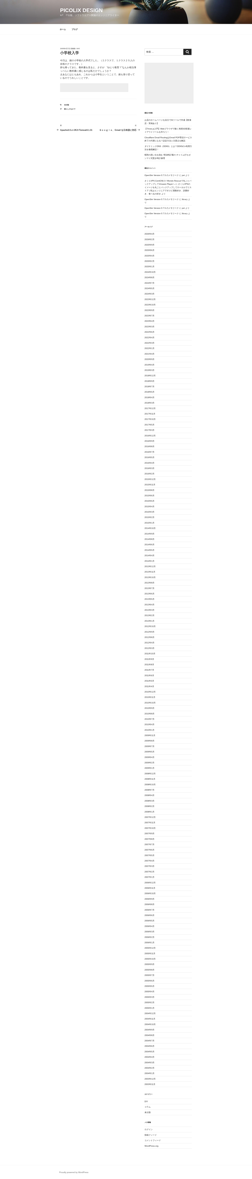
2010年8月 (149, 713)
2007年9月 (149, 833)
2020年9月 (149, 359)
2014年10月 (150, 528)
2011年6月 (149, 675)
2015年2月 (149, 517)
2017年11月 (150, 414)
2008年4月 (149, 795)
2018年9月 (149, 381)
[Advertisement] (94, 87)
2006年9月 (149, 899)
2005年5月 (149, 986)
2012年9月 (149, 632)
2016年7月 (149, 452)
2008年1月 (149, 812)
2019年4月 (149, 365)
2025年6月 (149, 250)
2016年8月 (149, 446)
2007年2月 (149, 872)
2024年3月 (149, 294)
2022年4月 (149, 337)
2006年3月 (149, 931)
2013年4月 (149, 604)
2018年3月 (149, 403)
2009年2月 (149, 762)
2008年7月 (149, 790)
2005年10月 (150, 959)
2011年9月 (149, 659)
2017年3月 (149, 430)
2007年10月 (150, 828)
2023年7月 (149, 315)
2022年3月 (149, 343)
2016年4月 (149, 463)
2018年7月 (149, 386)
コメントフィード (153, 1140)
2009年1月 (149, 768)
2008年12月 (150, 773)
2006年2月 (149, 937)
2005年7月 (149, 975)
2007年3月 (149, 866)
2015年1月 (149, 523)
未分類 (66, 105)
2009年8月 (149, 741)
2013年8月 (149, 583)
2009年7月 (149, 746)
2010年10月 (150, 703)
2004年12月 (150, 1013)
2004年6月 (149, 1046)
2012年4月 (149, 642)
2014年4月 (149, 555)
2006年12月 (150, 882)
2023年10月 (150, 305)
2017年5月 (149, 425)
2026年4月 (149, 234)
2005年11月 (150, 953)
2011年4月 (149, 686)
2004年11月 (150, 1019)
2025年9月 (149, 245)
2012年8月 (149, 637)
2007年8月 (149, 839)
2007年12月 (150, 817)
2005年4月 (149, 991)
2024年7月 (149, 283)
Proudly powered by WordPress (73, 1172)
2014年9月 (149, 534)
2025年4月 (149, 256)
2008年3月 (149, 801)
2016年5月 (149, 457)
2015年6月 (149, 495)
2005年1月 (149, 1008)
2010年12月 (150, 692)
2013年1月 (149, 621)
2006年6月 (149, 915)
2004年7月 (149, 1040)
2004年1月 (149, 1073)
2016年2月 (149, 474)
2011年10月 (150, 653)
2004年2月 (149, 1068)
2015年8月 (149, 490)
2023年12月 (150, 299)
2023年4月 (149, 321)
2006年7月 (149, 910)
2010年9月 (149, 708)
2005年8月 (149, 970)
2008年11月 (150, 779)
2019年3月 (149, 370)
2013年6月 (149, 593)
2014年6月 (149, 544)
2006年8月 (149, 904)
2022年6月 (149, 332)
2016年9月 (149, 441)
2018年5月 (149, 392)
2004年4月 (149, 1057)
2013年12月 (150, 566)
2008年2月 (149, 806)
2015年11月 (150, 484)
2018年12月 (150, 375)
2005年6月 (149, 981)
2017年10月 (150, 419)
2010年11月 (150, 697)
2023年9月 (149, 310)
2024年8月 (149, 277)
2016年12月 (150, 435)
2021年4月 (149, 354)
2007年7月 (149, 844)
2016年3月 (149, 468)
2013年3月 (149, 610)
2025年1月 (149, 266)
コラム (148, 1107)
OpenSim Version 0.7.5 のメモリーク (162, 175)
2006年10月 (150, 893)
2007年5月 (149, 855)
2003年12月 (150, 1079)
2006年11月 (150, 888)
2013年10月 (150, 577)
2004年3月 (149, 1062)
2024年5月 (149, 288)
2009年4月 (149, 757)
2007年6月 (149, 850)
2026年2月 (149, 239)
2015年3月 (149, 512)
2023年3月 (149, 326)
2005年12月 (150, 948)
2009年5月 (149, 752)
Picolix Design (81, 10)
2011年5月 (149, 681)
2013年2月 (149, 615)
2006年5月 (149, 920)
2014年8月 (149, 539)
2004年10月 (150, 1024)
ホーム (63, 29)
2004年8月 (149, 1035)
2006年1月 (149, 942)
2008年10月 (150, 784)
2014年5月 (149, 550)
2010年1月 (149, 730)
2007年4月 (149, 861)
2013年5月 (149, 599)
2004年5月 (149, 1051)
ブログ (75, 29)
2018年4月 (149, 397)
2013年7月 (149, 588)
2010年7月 (149, 719)
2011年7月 (149, 670)
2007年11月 (150, 822)
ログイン (149, 1129)
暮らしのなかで (69, 109)
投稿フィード (151, 1135)
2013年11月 (150, 572)
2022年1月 (149, 348)
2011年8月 (149, 664)
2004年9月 (149, 1030)
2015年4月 (149, 506)
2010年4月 (149, 724)
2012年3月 (149, 648)
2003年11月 (150, 1084)
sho (78, 48)
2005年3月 (149, 997)
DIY (146, 1101)
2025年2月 (149, 261)
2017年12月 (150, 408)
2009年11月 (150, 735)
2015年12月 (150, 479)
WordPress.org (151, 1146)
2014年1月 (149, 561)
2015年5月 (149, 501)
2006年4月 (149, 926)
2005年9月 (149, 964)
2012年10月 (150, 626)
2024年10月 (150, 272)
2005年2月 (149, 1002)
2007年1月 (149, 877)
